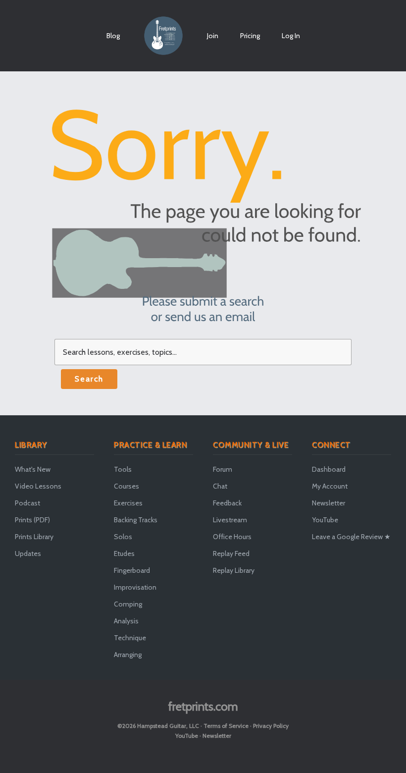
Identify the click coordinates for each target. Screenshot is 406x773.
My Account (330, 486)
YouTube (325, 519)
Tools (123, 469)
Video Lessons (38, 486)
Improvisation (135, 587)
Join (212, 35)
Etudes (124, 553)
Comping (128, 604)
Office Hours (232, 536)
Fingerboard (132, 570)
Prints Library (34, 536)
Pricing (250, 35)
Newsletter (328, 502)
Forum (222, 469)
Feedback (227, 502)
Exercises (128, 502)
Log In (291, 35)
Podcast (27, 502)
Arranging (128, 654)
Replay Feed (231, 553)
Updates (28, 553)
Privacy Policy (271, 725)
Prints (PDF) (32, 519)
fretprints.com (203, 706)
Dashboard (329, 469)
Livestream (230, 519)
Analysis (126, 620)
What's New (33, 469)
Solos (123, 536)
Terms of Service (226, 725)
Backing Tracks (135, 519)
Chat (220, 486)
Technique (130, 637)
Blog (113, 35)
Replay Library (233, 570)
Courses (126, 486)
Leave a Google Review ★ (351, 536)
